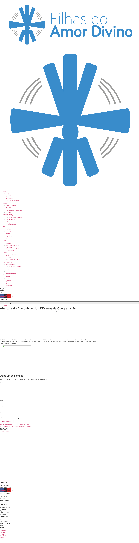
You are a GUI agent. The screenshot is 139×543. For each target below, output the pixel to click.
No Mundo (9, 207)
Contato (5, 238)
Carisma (5, 203)
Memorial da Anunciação (12, 200)
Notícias (8, 228)
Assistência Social (11, 224)
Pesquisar (2, 288)
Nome (2, 400)
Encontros (8, 229)
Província (8, 195)
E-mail (2, 406)
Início (4, 191)
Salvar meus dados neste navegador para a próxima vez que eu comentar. (21, 417)
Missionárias (9, 198)
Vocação (8, 212)
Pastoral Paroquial (11, 219)
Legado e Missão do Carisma (14, 210)
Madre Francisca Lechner (13, 196)
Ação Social (9, 236)
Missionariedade (10, 216)
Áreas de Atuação (8, 214)
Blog (4, 226)
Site (1, 412)
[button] (69, 428)
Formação (8, 235)
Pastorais (8, 231)
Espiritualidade (10, 209)
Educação (8, 223)
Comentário (3, 382)
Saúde (7, 221)
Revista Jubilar (10, 202)
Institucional (6, 193)
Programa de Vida (11, 205)
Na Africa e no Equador (15, 217)
